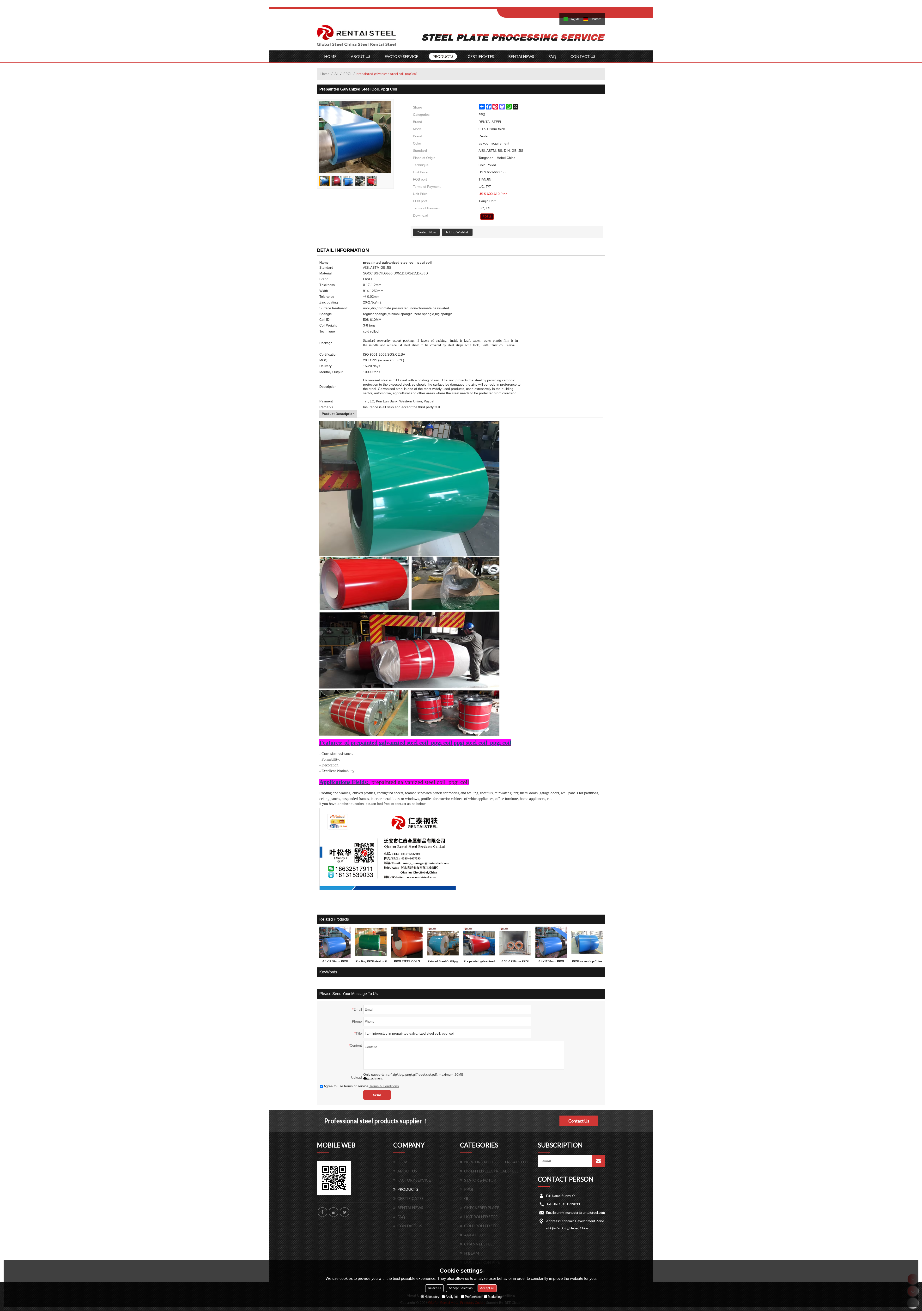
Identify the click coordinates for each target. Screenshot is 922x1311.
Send (377, 1095)
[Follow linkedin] (333, 1212)
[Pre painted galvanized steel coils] (479, 942)
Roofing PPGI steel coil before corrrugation (371, 962)
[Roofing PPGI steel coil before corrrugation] (371, 942)
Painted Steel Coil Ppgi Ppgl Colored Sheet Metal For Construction (443, 962)
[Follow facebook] (322, 1212)
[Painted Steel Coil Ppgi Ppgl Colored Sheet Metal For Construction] (443, 942)
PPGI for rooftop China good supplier (587, 962)
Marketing (495, 1297)
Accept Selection (461, 1288)
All (336, 74)
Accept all (487, 1288)
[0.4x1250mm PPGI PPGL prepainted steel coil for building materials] (335, 942)
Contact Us (578, 1120)
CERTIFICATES (481, 56)
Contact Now (426, 232)
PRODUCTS (442, 56)
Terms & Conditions (384, 1086)
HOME (330, 56)
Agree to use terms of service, (361, 1086)
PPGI (347, 74)
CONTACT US (582, 56)
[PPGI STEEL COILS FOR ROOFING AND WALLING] (407, 942)
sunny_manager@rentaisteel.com (580, 1212)
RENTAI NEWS (521, 56)
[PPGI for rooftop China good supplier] (587, 942)
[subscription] (598, 1161)
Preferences (473, 1297)
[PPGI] (487, 216)
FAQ (552, 56)
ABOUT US (360, 56)
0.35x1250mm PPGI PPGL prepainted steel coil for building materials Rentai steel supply (515, 962)
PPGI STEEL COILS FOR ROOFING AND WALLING (407, 962)
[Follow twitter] (344, 1212)
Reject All (434, 1288)
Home (325, 74)
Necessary (432, 1297)
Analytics (452, 1297)
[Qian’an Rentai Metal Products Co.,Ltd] (356, 37)
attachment (374, 1078)
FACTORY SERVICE (401, 56)
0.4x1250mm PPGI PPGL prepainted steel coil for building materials (335, 962)
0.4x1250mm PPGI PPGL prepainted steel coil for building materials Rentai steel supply (551, 962)
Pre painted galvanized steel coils (479, 962)
